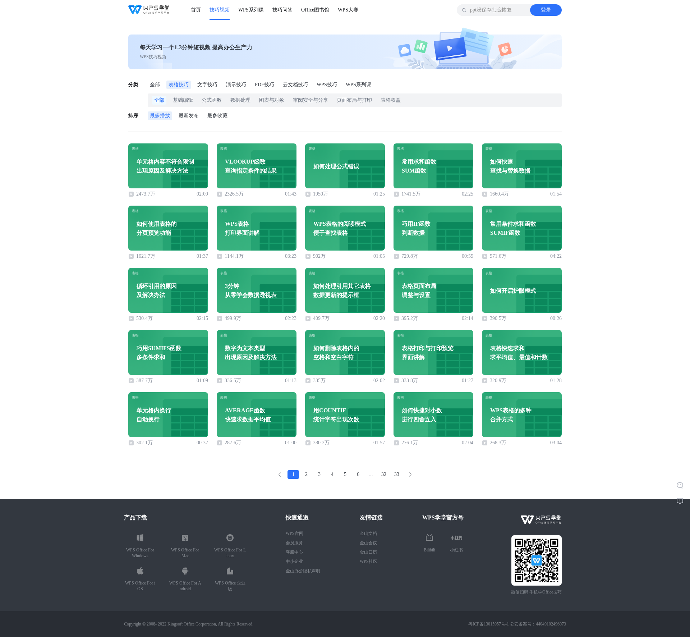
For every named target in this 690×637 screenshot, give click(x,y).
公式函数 (212, 100)
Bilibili (429, 550)
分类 (133, 84)
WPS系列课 (251, 10)
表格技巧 (179, 84)
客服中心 (294, 552)
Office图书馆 (315, 10)
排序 (133, 115)
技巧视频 (220, 10)
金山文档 (368, 533)
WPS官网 (294, 533)
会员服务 (294, 542)
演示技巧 (236, 84)
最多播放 (160, 115)
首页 (196, 10)
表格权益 (391, 100)
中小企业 (294, 561)
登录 (546, 10)
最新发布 (189, 115)
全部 (155, 84)
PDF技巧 (264, 84)
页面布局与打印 (354, 100)
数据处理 (240, 100)
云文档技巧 (295, 84)
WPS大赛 (348, 10)
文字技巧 (207, 84)
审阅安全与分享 (310, 100)
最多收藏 (217, 115)
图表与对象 (271, 100)
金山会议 (368, 542)
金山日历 (368, 552)
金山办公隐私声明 (303, 570)
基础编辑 (183, 100)
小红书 (456, 550)
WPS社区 (368, 561)
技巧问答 (282, 10)
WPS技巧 (327, 84)
